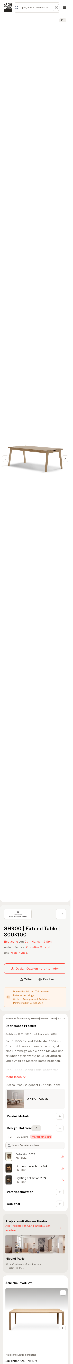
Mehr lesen (13, 1077)
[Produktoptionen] (63, 1292)
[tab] (10, 1137)
